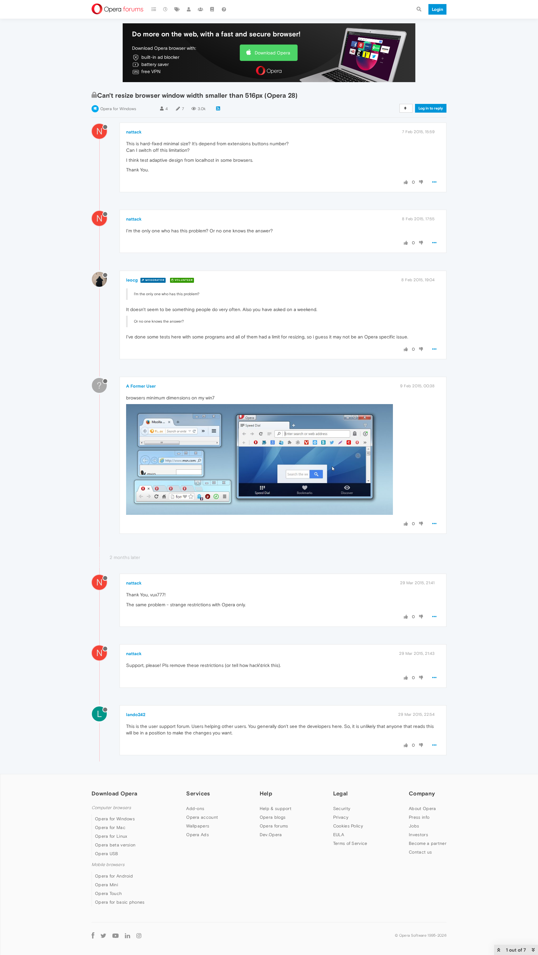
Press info (419, 817)
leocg (132, 279)
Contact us (420, 852)
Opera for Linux (111, 836)
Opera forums (274, 825)
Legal (340, 793)
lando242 (135, 714)
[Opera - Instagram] (138, 935)
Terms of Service (350, 843)
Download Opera (272, 52)
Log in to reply (430, 108)
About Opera (422, 808)
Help (266, 793)
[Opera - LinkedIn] (127, 935)
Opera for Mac (110, 827)
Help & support (275, 808)
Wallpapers (197, 825)
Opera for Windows (118, 108)
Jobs (414, 825)
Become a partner (427, 843)
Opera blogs (273, 817)
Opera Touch (108, 893)
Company (422, 793)
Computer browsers (111, 807)
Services (198, 793)
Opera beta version (115, 844)
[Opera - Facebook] (92, 935)
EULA (338, 834)
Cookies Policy (348, 825)
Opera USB (106, 853)
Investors (418, 834)
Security (341, 808)
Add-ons (195, 808)
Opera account (202, 817)
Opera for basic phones (120, 902)
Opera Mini (106, 884)
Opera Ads (197, 834)
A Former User (141, 386)
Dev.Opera (271, 834)
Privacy (340, 817)
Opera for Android (114, 875)
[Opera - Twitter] (103, 935)
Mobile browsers (108, 864)
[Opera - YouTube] (115, 935)
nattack (134, 131)
